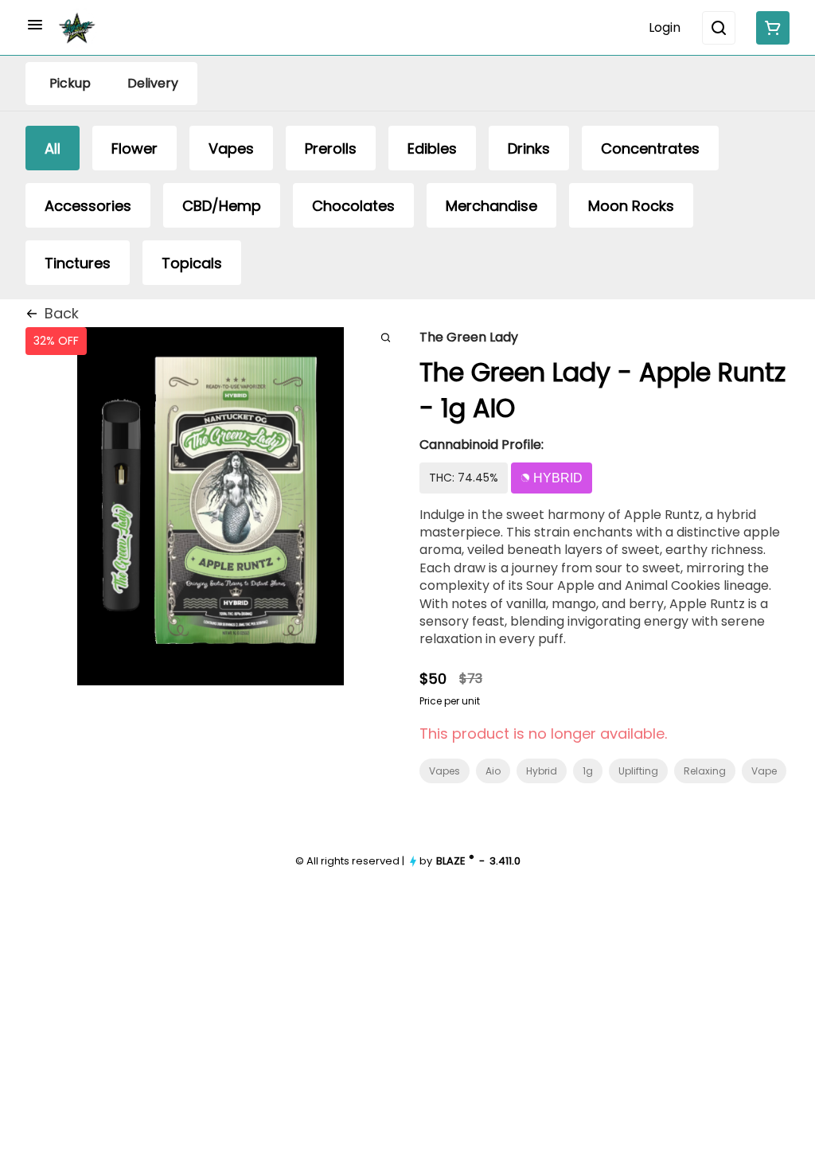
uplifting (638, 771)
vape (764, 771)
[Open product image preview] (386, 337)
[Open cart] (770, 27)
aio (493, 771)
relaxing (705, 771)
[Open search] (719, 27)
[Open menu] (35, 24)
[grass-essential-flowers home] (77, 28)
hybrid (541, 771)
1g (588, 771)
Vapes (444, 771)
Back (62, 313)
